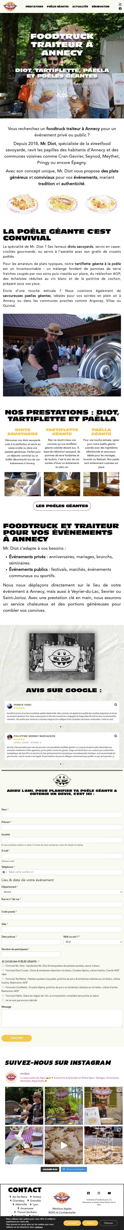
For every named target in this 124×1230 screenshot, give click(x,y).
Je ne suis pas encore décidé (21, 1000)
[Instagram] (120, 4)
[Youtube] (109, 1193)
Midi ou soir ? (72, 937)
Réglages (108, 1223)
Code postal (9, 912)
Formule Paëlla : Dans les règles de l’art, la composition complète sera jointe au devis (52, 996)
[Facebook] (120, 8)
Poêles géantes (58, 6)
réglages (38, 1227)
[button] (6, 355)
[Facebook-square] (88, 1193)
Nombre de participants (15, 949)
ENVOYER (17, 1038)
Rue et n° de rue (11, 899)
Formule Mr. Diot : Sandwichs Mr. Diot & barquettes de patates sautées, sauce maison (53, 966)
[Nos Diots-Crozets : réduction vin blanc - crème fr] (103, 1145)
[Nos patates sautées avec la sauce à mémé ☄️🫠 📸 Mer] (24, 1145)
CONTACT (25, 1189)
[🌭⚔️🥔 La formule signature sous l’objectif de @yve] (24, 1106)
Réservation (100, 6)
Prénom (7, 822)
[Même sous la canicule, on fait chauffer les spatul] (64, 1106)
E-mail (6, 851)
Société (6, 835)
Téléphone (8, 867)
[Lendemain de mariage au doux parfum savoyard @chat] (103, 1106)
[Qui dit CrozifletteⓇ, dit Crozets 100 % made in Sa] (64, 1145)
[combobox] (5, 872)
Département (10, 887)
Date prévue (9, 937)
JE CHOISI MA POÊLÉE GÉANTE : (20, 962)
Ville (5, 924)
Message (6, 1007)
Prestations (34, 6)
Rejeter (90, 1223)
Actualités (80, 6)
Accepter (72, 1223)
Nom (5, 810)
